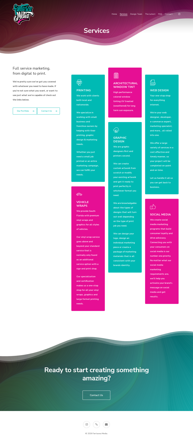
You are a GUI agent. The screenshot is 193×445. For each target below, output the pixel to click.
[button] (25, 111)
